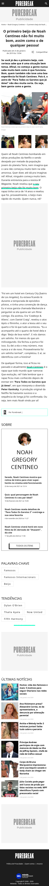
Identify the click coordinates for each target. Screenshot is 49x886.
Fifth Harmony (13, 618)
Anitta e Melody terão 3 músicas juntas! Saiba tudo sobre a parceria (32, 726)
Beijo (7, 583)
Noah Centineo (35, 366)
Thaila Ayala (12, 612)
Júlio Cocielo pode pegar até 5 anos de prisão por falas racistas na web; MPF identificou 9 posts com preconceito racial (33, 787)
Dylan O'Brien (13, 605)
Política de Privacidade (15, 864)
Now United (34, 612)
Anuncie (40, 864)
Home (3, 24)
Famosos (10, 570)
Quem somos (30, 864)
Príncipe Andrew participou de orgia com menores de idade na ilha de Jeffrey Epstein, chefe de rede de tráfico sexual (33, 748)
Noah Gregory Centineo (16, 24)
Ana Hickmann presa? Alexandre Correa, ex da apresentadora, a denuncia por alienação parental (32, 709)
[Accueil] (24, 3)
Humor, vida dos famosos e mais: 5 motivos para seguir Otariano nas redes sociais (34, 689)
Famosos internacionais (20, 577)
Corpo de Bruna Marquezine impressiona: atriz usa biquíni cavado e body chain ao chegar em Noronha (33, 768)
